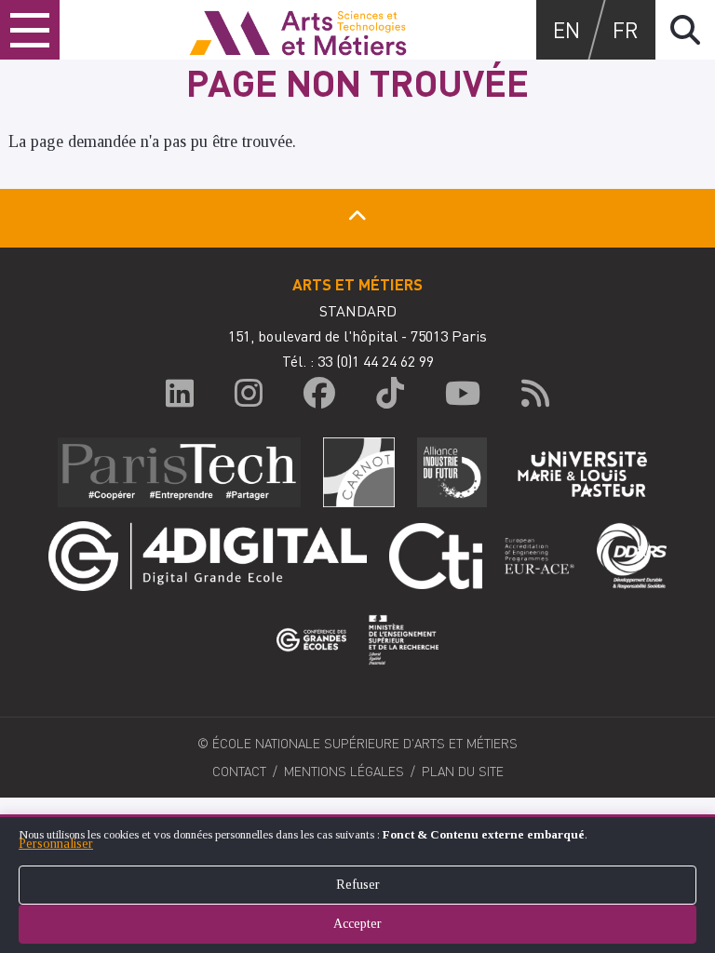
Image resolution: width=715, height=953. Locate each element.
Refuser (358, 885)
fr (626, 29)
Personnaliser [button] (56, 844)
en (566, 29)
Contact (239, 770)
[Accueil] (297, 30)
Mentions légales (344, 770)
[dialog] (357, 883)
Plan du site (463, 770)
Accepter (357, 924)
